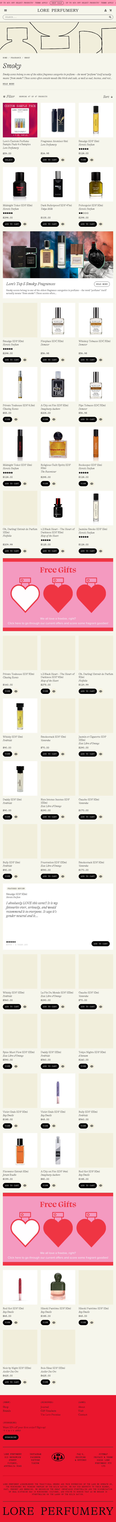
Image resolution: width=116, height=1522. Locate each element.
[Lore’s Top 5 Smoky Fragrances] (58, 254)
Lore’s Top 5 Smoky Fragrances (30, 284)
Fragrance (16, 58)
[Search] (110, 17)
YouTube (35, 1460)
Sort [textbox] (106, 97)
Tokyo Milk (47, 208)
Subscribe (10, 1437)
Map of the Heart (50, 535)
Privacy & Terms (103, 1457)
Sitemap (103, 1454)
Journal (45, 1407)
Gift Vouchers (48, 1410)
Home (5, 58)
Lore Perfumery (11, 147)
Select (9, 160)
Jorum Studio (9, 1174)
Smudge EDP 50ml (16, 894)
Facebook (35, 1457)
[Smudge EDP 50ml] (84, 912)
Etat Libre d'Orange (89, 743)
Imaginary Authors (50, 408)
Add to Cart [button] (50, 160)
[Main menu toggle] (5, 10)
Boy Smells (8, 1115)
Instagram (35, 1454)
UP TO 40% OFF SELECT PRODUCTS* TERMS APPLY (46, 3)
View (83, 160)
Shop (5, 1407)
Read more (8, 84)
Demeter (45, 344)
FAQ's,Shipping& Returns (80, 1457)
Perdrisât (7, 740)
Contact (82, 1414)
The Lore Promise (51, 1414)
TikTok (35, 1463)
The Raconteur (48, 471)
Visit (80, 1410)
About (81, 1407)
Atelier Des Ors (10, 1371)
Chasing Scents (10, 408)
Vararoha (45, 740)
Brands (7, 1410)
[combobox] (100, 97)
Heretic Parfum (86, 144)
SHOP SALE (13, 3)
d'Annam (83, 1055)
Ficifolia (7, 535)
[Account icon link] (105, 10)
